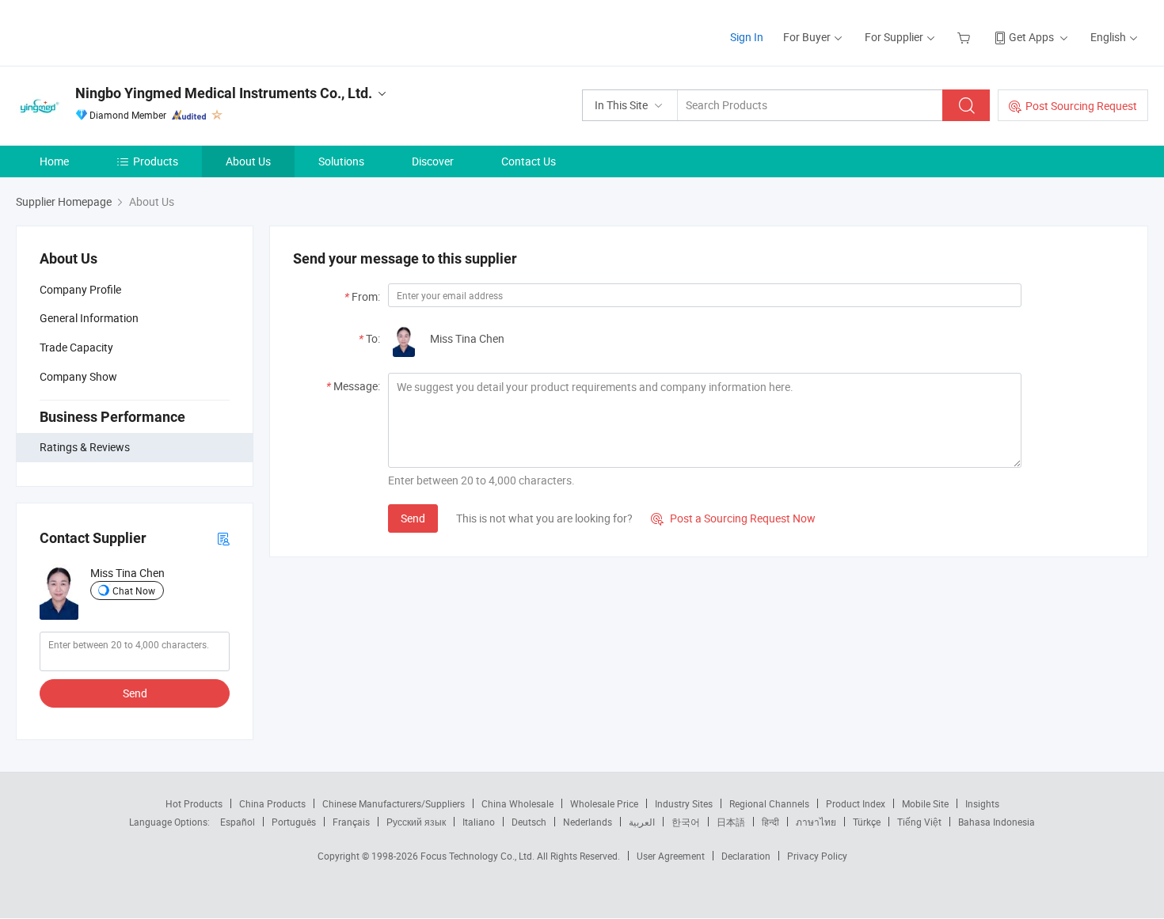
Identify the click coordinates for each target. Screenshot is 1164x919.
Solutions (341, 161)
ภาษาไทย (816, 821)
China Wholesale (517, 803)
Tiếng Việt (919, 821)
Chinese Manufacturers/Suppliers (393, 803)
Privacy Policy (817, 855)
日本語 (731, 821)
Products (155, 161)
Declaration (745, 855)
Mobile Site (925, 803)
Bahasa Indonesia (996, 821)
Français (351, 821)
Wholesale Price (604, 803)
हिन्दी (770, 821)
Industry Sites (684, 803)
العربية (642, 821)
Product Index (855, 803)
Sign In (746, 36)
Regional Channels (769, 803)
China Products (272, 803)
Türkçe (867, 821)
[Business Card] (223, 538)
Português (294, 821)
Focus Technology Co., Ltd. (478, 855)
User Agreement (671, 855)
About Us (248, 161)
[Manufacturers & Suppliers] (117, 31)
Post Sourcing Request (1081, 105)
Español (237, 821)
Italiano (478, 821)
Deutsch (529, 821)
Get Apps (1031, 36)
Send (135, 693)
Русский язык (416, 821)
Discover (433, 161)
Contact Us (528, 161)
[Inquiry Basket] (965, 36)
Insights (982, 803)
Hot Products (194, 803)
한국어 (685, 821)
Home (54, 161)
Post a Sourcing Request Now (733, 518)
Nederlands (587, 821)
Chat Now (133, 590)
